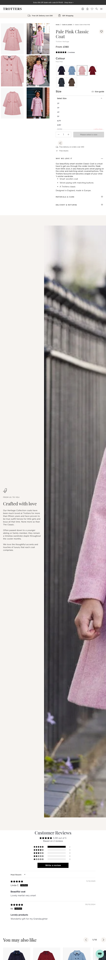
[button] (101, 31)
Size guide (99, 91)
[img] (17, 881)
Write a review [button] (53, 865)
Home (57, 25)
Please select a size (88, 134)
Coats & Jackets (67, 25)
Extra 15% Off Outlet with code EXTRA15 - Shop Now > (53, 2)
